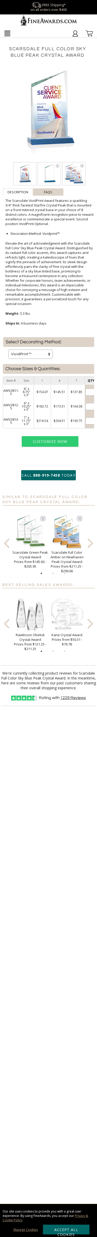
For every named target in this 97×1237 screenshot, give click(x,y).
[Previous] (7, 543)
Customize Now (50, 441)
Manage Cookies (25, 1229)
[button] (7, 33)
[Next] (90, 543)
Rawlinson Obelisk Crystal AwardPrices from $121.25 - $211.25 (30, 642)
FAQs (48, 192)
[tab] (18, 192)
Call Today (48, 475)
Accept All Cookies (66, 1230)
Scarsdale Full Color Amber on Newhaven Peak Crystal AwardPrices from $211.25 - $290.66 (67, 561)
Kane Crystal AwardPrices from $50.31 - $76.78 (66, 639)
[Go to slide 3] (64, 573)
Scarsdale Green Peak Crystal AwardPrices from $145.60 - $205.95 (30, 559)
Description (18, 192)
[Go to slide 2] (53, 573)
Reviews (73, 698)
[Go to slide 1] (41, 573)
